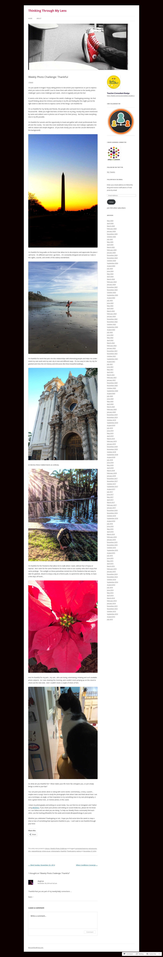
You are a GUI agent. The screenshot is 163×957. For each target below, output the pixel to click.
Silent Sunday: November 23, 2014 (41, 865)
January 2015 (111, 572)
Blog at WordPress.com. (35, 948)
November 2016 (112, 513)
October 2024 (111, 261)
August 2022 (111, 330)
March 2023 (111, 311)
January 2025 (111, 253)
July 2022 (110, 332)
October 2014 (111, 579)
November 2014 (112, 577)
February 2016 (112, 537)
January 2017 (111, 508)
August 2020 (111, 393)
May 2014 (110, 593)
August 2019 (111, 425)
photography (55, 851)
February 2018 (112, 473)
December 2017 (112, 478)
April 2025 (110, 245)
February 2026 (112, 229)
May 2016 (110, 529)
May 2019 (110, 433)
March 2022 (111, 343)
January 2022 (111, 348)
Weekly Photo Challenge (58, 848)
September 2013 (112, 614)
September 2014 (112, 582)
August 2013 (111, 617)
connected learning (81, 848)
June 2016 (110, 526)
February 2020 (112, 409)
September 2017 (112, 486)
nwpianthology (36, 851)
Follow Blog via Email (115, 179)
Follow (111, 202)
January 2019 (111, 444)
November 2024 (112, 258)
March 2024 (111, 279)
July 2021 (110, 364)
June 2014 (110, 590)
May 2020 (110, 401)
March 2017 (111, 502)
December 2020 (112, 383)
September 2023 (112, 295)
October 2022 (111, 324)
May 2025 (110, 242)
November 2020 (112, 385)
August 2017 (111, 489)
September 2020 (112, 391)
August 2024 (111, 266)
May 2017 (110, 497)
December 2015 (112, 542)
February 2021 (112, 378)
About (39, 18)
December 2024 (112, 255)
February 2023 (112, 314)
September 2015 (112, 550)
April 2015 (110, 564)
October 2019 (111, 420)
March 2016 (111, 534)
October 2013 (111, 611)
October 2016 (111, 516)
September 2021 (112, 359)
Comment (89, 932)
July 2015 (110, 556)
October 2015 (111, 548)
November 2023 (112, 290)
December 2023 (112, 287)
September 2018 (112, 455)
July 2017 (110, 492)
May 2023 (110, 306)
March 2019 (111, 439)
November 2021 (112, 354)
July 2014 (110, 587)
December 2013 (112, 606)
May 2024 (110, 274)
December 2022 (112, 319)
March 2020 (111, 407)
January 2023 (111, 316)
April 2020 (110, 404)
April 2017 (110, 500)
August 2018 (111, 457)
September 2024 (112, 263)
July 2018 (110, 460)
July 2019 (110, 428)
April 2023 (110, 308)
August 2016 (111, 521)
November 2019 (112, 417)
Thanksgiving (71, 851)
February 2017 (112, 505)
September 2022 (112, 327)
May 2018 (110, 465)
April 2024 (110, 277)
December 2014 (112, 574)
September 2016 (112, 518)
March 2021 (111, 375)
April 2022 (110, 340)
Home (30, 18)
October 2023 (111, 292)
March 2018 (111, 471)
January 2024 (111, 284)
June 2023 (110, 303)
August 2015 (111, 553)
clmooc (47, 848)
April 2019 (110, 436)
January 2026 (111, 231)
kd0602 (35, 808)
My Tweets (111, 172)
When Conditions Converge (87, 865)
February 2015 (112, 569)
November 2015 (112, 545)
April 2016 (110, 532)
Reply (30, 897)
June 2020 (110, 399)
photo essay (46, 851)
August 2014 (111, 585)
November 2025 (112, 234)
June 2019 (110, 431)
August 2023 (111, 298)
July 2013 (110, 619)
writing (79, 851)
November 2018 (112, 449)
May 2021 (110, 370)
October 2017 (111, 484)
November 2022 (112, 322)
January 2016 (111, 540)
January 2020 (111, 412)
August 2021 (111, 362)
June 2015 (110, 558)
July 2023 (110, 300)
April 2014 (110, 595)
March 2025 (111, 247)
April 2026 (110, 223)
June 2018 (110, 463)
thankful (63, 851)
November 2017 (112, 481)
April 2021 (110, 372)
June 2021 (110, 367)
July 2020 (110, 396)
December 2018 (112, 447)
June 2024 (110, 271)
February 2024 (112, 282)
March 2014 (111, 598)
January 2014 (111, 603)
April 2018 (110, 468)
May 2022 (110, 338)
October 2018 (111, 452)
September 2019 (112, 423)
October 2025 (111, 237)
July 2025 (110, 239)
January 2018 (111, 476)
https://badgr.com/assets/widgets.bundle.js (121, 96)
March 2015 (111, 566)
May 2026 (110, 221)
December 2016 (112, 510)
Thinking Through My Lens (47, 11)
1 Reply (30, 82)
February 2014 (112, 601)
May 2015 (110, 561)
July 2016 (110, 524)
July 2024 (110, 269)
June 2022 (110, 335)
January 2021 (111, 380)
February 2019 (112, 441)
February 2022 (112, 346)
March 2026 (111, 226)
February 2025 (112, 250)
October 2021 (111, 356)
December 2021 (112, 351)
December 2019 (112, 415)
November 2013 (112, 609)
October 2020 (111, 388)
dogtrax (41, 881)
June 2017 (110, 494)
